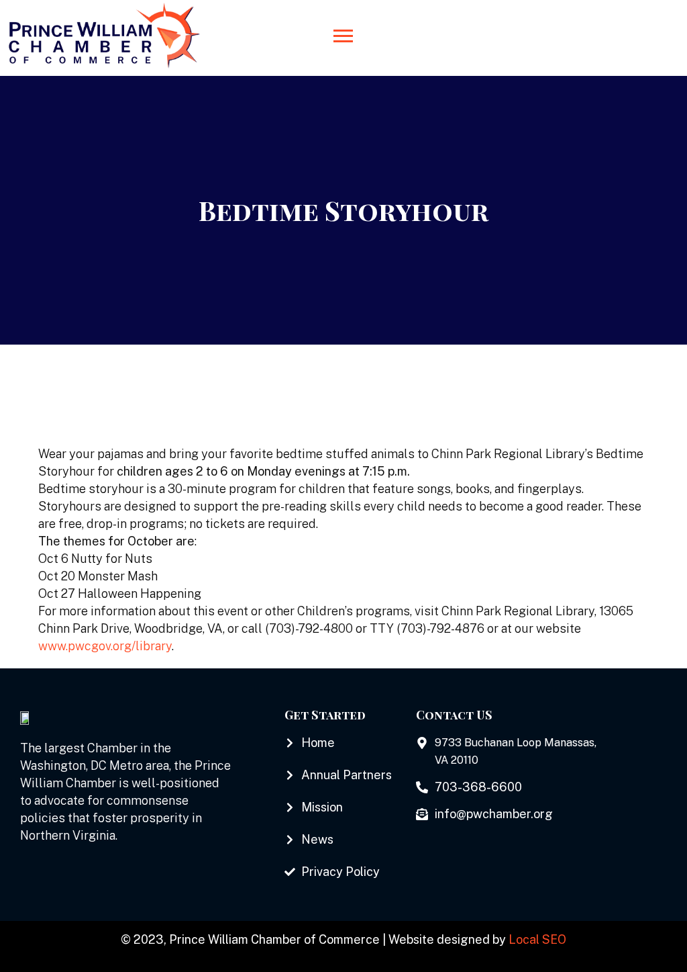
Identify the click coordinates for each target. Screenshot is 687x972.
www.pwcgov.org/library (105, 646)
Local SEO (537, 939)
